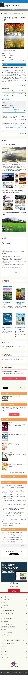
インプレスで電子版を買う (14, 110)
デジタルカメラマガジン (16, 13)
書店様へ (3, 607)
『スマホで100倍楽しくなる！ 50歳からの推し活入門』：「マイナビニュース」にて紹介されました (14, 487)
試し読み (6, 64)
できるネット (4, 651)
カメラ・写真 (6, 13)
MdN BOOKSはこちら (14, 9)
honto (20, 95)
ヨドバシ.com (20, 93)
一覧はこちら (23, 545)
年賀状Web (4, 654)
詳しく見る (14, 414)
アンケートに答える (19, 119)
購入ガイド (4, 602)
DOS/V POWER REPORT (8, 643)
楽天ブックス (20, 90)
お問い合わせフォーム (10, 127)
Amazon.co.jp (7, 90)
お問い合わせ (4, 621)
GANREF (3, 649)
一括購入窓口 (21, 133)
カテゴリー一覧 (5, 599)
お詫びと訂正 (21, 127)
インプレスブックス (6, 657)
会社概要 (3, 629)
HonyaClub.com (7, 95)
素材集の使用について (7, 613)
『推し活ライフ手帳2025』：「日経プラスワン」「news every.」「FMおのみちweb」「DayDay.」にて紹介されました (14, 496)
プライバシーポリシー (7, 624)
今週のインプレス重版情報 (8, 532)
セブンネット (7, 93)
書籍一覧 (3, 597)
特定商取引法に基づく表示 (8, 627)
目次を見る (22, 85)
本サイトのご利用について (8, 618)
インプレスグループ (6, 635)
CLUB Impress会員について (8, 610)
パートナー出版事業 (6, 632)
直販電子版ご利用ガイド (7, 107)
